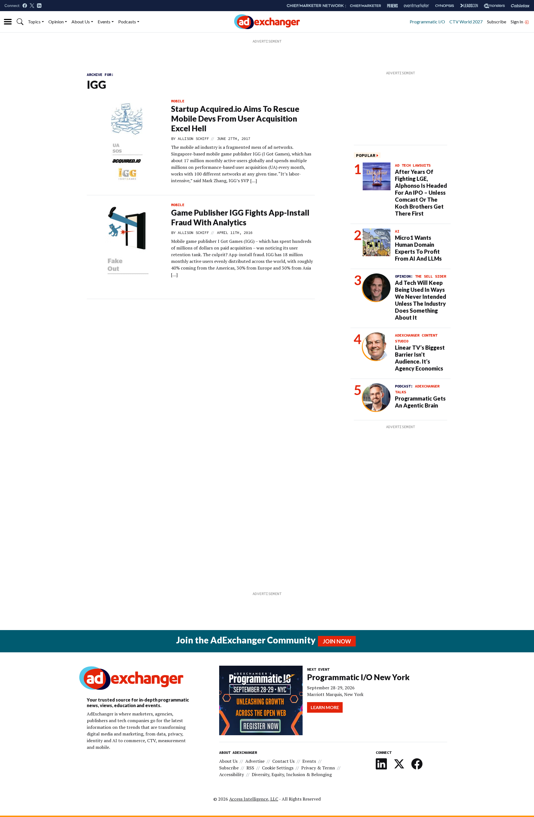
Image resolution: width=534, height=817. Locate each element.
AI (397, 231)
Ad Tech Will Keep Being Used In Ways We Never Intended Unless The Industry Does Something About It (420, 300)
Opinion (56, 21)
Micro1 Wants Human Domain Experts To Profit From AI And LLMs (418, 248)
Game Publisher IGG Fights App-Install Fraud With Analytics (240, 217)
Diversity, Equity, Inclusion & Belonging (292, 774)
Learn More (325, 707)
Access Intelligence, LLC (253, 799)
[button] (20, 21)
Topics (34, 21)
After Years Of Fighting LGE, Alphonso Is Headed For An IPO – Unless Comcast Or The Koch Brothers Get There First (421, 192)
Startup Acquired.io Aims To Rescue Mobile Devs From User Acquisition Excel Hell (235, 118)
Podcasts (127, 21)
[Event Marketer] (416, 6)
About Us (80, 21)
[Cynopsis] (444, 5)
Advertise (254, 761)
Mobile (177, 100)
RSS (250, 768)
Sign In (517, 21)
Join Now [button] (337, 641)
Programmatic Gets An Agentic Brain (420, 402)
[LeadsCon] (469, 5)
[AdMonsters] (494, 5)
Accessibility (231, 774)
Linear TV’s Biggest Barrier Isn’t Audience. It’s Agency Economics (420, 358)
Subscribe (496, 21)
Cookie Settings (277, 768)
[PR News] (392, 6)
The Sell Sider (430, 276)
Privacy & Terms (318, 768)
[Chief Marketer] (365, 5)
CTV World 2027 (466, 21)
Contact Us (283, 761)
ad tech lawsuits (413, 165)
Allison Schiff (193, 138)
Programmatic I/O (427, 21)
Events (104, 21)
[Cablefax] (520, 5)
